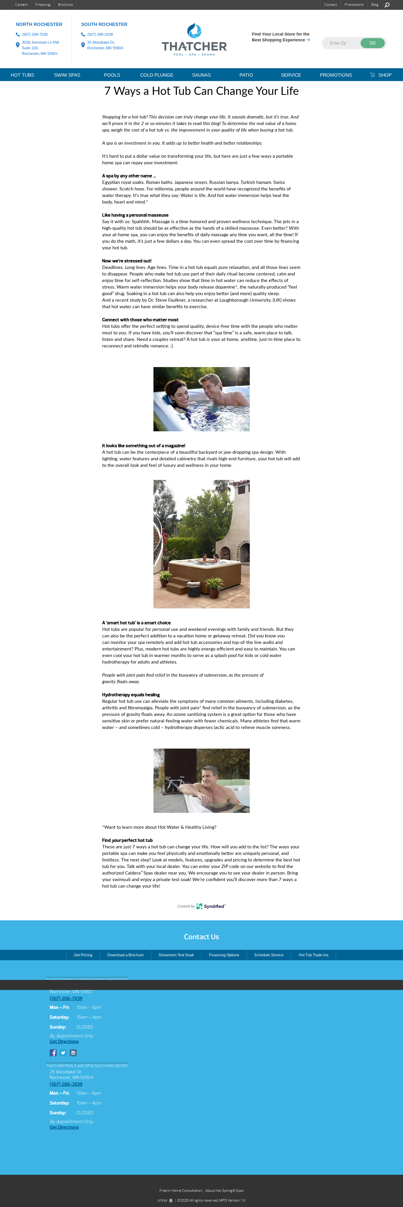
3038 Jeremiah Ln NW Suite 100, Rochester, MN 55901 (40, 48)
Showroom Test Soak (176, 955)
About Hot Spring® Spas (224, 1190)
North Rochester (39, 24)
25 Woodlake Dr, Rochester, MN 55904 (105, 45)
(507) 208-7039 (35, 34)
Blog (375, 4)
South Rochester (104, 24)
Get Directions (64, 1041)
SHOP (384, 75)
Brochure (65, 4)
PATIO (246, 75)
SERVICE (291, 75)
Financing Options (224, 955)
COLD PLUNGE (156, 75)
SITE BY (163, 1201)
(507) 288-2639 (100, 34)
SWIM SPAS (67, 75)
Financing (42, 4)
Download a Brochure (126, 955)
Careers (21, 4)
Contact (330, 4)
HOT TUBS (22, 75)
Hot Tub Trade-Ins (313, 955)
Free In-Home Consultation (181, 1190)
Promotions (354, 4)
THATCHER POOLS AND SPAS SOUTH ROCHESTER (87, 1066)
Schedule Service (269, 955)
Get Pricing (83, 955)
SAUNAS (201, 75)
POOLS (112, 75)
